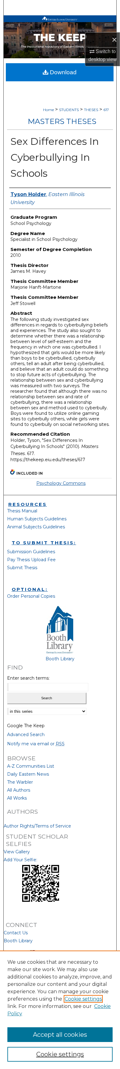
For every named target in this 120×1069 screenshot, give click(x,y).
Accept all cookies (60, 1034)
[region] (60, 1010)
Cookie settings (83, 999)
